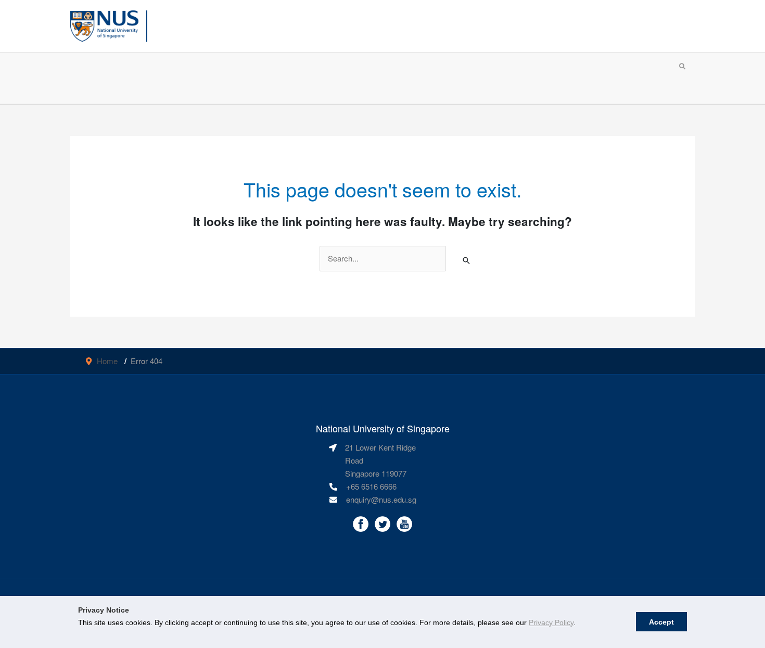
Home (107, 360)
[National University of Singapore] (104, 24)
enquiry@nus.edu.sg (381, 499)
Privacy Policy (551, 622)
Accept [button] (661, 622)
